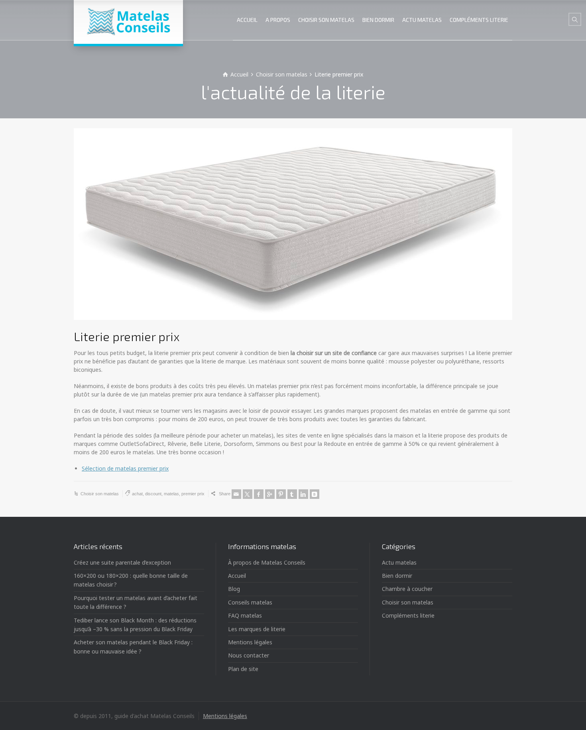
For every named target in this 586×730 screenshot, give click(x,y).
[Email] (236, 494)
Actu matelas (399, 562)
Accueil (237, 575)
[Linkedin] (303, 494)
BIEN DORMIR (378, 19)
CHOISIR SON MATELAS (326, 19)
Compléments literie (408, 615)
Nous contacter (248, 655)
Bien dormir (397, 575)
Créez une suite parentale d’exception (122, 562)
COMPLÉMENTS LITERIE (479, 19)
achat (137, 493)
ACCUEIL (247, 19)
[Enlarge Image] (293, 224)
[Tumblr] (292, 494)
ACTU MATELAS (422, 19)
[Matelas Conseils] (128, 22)
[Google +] (270, 494)
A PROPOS (277, 19)
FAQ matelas (245, 615)
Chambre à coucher (407, 589)
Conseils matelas (250, 602)
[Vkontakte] (314, 494)
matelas (171, 493)
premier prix (193, 493)
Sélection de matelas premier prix (125, 468)
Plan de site (243, 669)
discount (153, 493)
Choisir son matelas (100, 493)
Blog (234, 589)
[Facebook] (259, 494)
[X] (247, 494)
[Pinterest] (281, 494)
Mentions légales (250, 642)
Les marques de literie (256, 629)
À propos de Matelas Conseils (266, 562)
